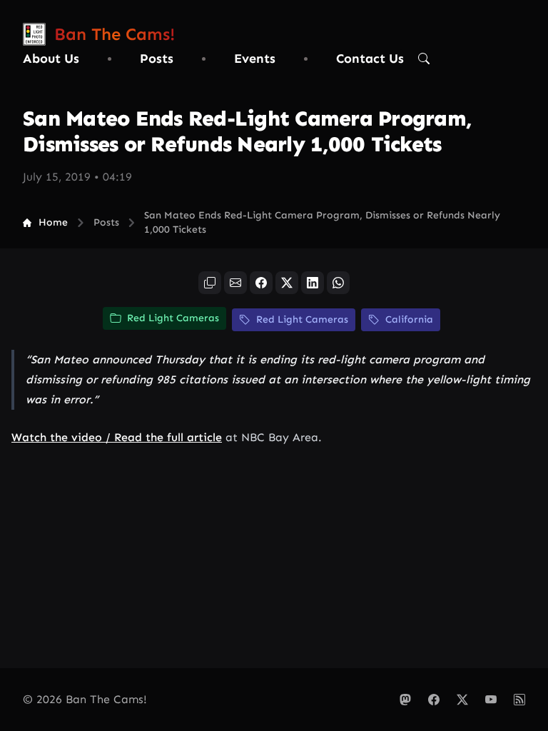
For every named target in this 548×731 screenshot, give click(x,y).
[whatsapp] (338, 282)
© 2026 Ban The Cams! (85, 699)
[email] (235, 282)
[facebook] (261, 282)
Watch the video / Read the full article (116, 437)
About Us (51, 58)
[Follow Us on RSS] (519, 699)
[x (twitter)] (286, 282)
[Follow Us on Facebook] (434, 699)
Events (254, 58)
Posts (156, 58)
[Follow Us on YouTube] (491, 699)
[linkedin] (312, 282)
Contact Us (370, 58)
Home (53, 222)
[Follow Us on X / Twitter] (462, 699)
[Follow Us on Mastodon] (405, 699)
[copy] (209, 282)
